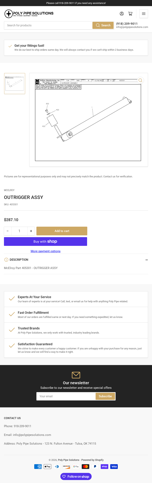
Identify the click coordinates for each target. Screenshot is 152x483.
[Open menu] (143, 13)
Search (105, 25)
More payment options (46, 251)
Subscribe (105, 396)
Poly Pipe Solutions (68, 459)
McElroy (9, 190)
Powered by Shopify (92, 459)
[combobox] (59, 25)
